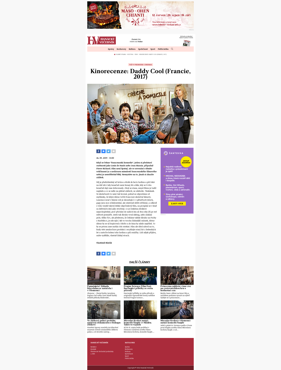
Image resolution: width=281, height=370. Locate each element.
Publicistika (163, 49)
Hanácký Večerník (101, 40)
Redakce (93, 347)
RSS (93, 354)
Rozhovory (121, 49)
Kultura (132, 49)
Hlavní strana (121, 54)
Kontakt (93, 349)
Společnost (143, 49)
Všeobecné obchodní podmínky (102, 351)
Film (137, 54)
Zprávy (111, 49)
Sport (152, 49)
